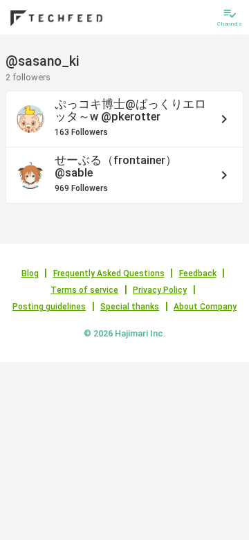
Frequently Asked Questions (109, 273)
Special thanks (129, 307)
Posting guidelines (49, 307)
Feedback (197, 273)
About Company (205, 307)
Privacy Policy (160, 290)
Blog (30, 273)
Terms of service (84, 290)
